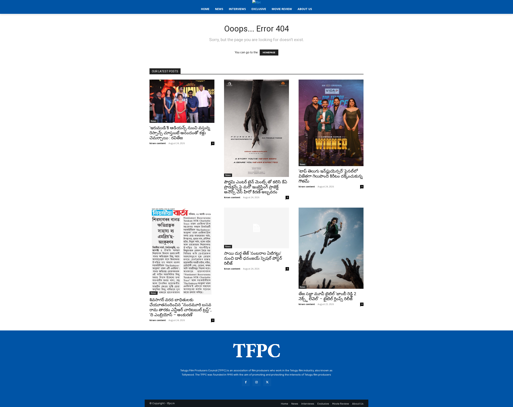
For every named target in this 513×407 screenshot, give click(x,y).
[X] (267, 382)
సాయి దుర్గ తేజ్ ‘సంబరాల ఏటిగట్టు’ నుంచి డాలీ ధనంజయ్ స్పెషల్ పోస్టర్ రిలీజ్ (253, 258)
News (153, 121)
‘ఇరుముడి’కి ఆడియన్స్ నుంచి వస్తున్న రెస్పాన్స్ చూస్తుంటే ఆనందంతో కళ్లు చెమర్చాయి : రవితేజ (179, 132)
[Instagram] (256, 382)
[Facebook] (246, 382)
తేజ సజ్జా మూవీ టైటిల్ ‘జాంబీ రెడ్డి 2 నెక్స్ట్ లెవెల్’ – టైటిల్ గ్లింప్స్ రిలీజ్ (327, 296)
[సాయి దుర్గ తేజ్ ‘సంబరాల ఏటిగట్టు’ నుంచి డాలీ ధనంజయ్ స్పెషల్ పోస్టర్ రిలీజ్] (256, 228)
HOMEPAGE (269, 52)
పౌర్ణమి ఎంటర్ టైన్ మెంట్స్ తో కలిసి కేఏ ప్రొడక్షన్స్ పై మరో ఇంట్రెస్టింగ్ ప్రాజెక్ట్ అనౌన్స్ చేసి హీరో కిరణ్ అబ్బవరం (255, 187)
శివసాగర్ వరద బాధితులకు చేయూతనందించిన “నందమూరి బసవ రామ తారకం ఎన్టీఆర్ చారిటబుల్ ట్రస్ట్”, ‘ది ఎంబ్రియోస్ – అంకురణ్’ (180, 307)
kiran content (157, 143)
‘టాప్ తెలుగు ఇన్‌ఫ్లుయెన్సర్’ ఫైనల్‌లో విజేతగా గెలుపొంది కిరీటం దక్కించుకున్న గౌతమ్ (331, 176)
